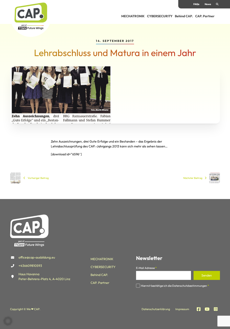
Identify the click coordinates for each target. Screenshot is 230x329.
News (208, 4)
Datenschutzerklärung (156, 309)
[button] (8, 321)
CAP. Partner (205, 16)
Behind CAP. (184, 16)
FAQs (196, 4)
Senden (206, 275)
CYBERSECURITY (159, 16)
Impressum (182, 309)
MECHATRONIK (133, 16)
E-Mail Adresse (146, 268)
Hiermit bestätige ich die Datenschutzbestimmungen (175, 285)
